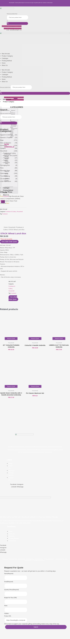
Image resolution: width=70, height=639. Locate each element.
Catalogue (5, 58)
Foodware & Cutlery (9, 153)
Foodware (5, 214)
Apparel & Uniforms (6, 135)
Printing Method (7, 61)
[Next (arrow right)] (7, 638)
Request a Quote (11, 338)
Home (3, 63)
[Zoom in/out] (2, 635)
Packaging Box (5, 165)
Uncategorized (4, 178)
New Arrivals (6, 53)
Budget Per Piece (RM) (10, 597)
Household (3, 151)
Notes (5, 605)
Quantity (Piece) (11, 589)
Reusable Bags (5, 170)
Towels (5, 160)
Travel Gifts (4, 176)
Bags (2, 140)
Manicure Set (7, 155)
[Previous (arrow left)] (2, 638)
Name (8, 573)
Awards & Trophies (6, 137)
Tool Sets (6, 158)
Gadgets (3, 148)
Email (8, 581)
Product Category (7, 56)
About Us (5, 65)
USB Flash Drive (5, 181)
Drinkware (3, 145)
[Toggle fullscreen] (7, 635)
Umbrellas (6, 162)
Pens (2, 168)
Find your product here (12, 13)
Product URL (7, 616)
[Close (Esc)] (16, 635)
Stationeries (4, 173)
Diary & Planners (5, 143)
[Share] (11, 635)
